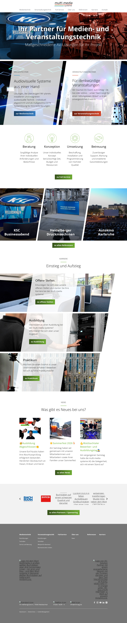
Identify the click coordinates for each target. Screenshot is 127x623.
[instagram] (97, 602)
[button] (20, 498)
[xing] (106, 602)
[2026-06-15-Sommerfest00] (60, 418)
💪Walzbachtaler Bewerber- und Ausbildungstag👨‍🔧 (90, 447)
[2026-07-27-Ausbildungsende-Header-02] (30, 418)
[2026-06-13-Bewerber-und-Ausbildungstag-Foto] (90, 418)
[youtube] (100, 602)
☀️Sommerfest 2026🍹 (62, 443)
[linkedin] (103, 602)
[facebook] (94, 602)
